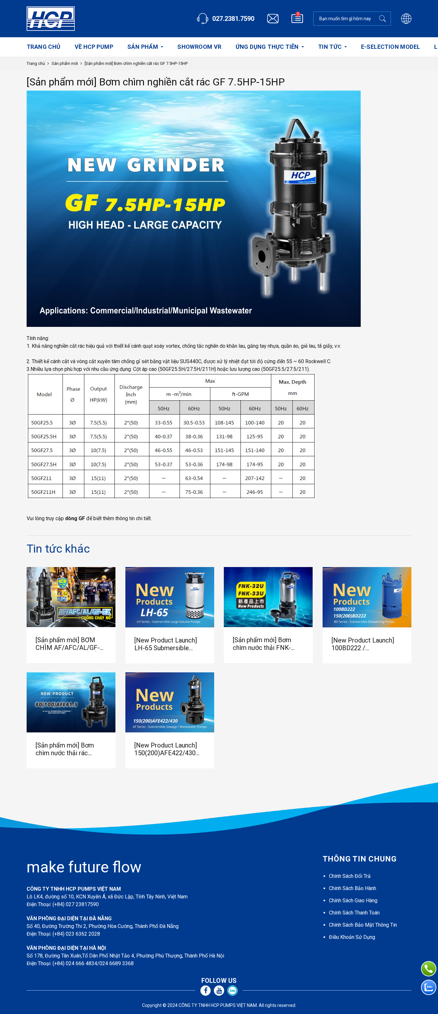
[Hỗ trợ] (428, 968)
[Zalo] (232, 990)
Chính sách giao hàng (353, 900)
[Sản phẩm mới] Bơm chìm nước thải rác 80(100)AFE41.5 (65, 749)
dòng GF (75, 518)
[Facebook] (205, 990)
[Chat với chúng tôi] (428, 987)
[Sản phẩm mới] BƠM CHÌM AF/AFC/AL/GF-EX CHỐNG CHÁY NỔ (68, 643)
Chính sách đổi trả (350, 876)
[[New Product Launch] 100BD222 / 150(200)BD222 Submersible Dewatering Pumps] (367, 597)
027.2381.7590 (233, 18)
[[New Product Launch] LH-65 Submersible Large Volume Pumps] (170, 597)
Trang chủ (36, 63)
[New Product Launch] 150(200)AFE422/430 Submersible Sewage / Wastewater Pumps (166, 749)
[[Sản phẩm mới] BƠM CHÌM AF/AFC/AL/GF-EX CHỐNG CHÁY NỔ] (71, 597)
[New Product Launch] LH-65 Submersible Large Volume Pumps (165, 644)
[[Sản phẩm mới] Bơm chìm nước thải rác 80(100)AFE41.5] (71, 702)
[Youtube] (219, 990)
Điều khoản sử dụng (352, 937)
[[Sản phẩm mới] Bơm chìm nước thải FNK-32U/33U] (268, 597)
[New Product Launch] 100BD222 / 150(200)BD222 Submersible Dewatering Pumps (366, 644)
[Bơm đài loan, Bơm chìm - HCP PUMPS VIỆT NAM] (51, 18)
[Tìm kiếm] (384, 19)
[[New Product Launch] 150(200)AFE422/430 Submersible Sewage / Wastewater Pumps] (170, 702)
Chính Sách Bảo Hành (352, 888)
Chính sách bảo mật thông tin (363, 925)
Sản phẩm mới (65, 63)
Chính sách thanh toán (354, 913)
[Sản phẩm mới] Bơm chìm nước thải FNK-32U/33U (262, 643)
